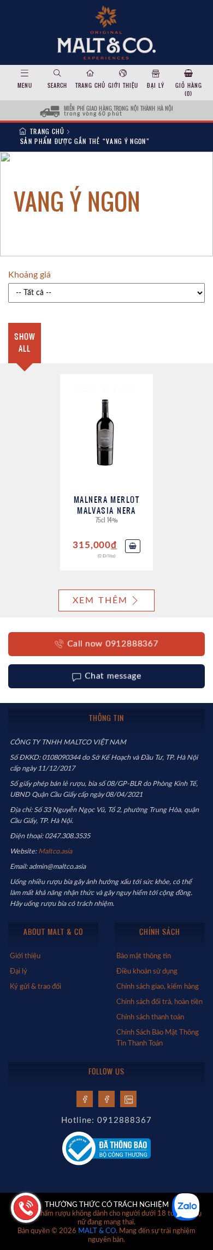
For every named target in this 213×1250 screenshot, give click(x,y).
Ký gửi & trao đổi (35, 986)
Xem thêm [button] (100, 600)
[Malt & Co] (106, 31)
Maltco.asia (56, 851)
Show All (25, 342)
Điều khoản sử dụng (146, 971)
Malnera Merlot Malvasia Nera (106, 505)
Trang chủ (90, 85)
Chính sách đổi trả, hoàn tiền (159, 1002)
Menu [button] (24, 85)
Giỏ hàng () (188, 89)
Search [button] (57, 85)
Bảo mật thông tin (143, 956)
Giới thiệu (123, 85)
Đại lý (155, 85)
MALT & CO (97, 1231)
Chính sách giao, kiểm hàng (157, 986)
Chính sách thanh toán (150, 1017)
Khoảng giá (29, 275)
